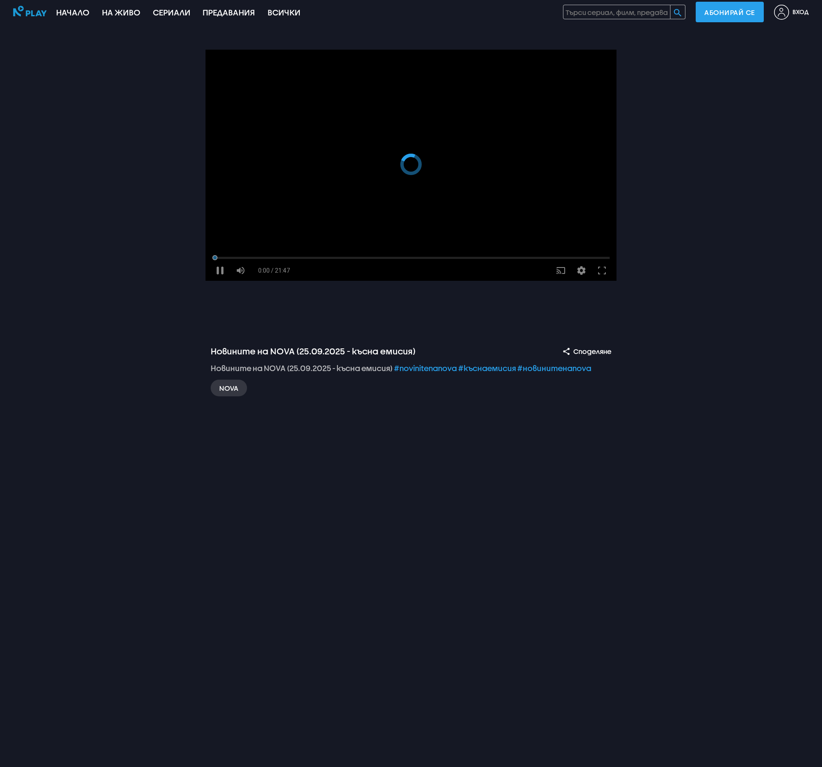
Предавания (229, 12)
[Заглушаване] (240, 270)
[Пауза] (220, 270)
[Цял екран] (602, 270)
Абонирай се (729, 12)
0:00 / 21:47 (274, 270)
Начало (72, 12)
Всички (284, 12)
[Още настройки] (581, 270)
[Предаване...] (561, 270)
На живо (121, 12)
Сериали (172, 12)
